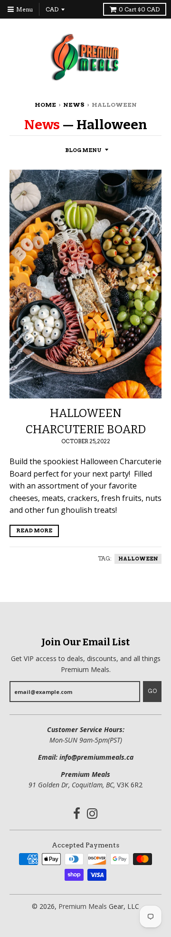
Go (152, 691)
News (74, 104)
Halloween (138, 559)
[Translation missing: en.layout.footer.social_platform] (76, 815)
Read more (34, 530)
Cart (139, 9)
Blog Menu (83, 150)
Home (45, 104)
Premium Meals (82, 906)
